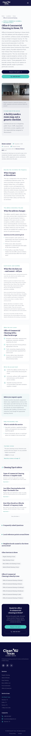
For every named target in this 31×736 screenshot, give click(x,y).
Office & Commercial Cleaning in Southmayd (13, 587)
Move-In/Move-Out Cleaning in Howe (11, 563)
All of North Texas (6, 697)
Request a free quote (14, 71)
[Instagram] (3, 665)
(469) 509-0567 (16, 76)
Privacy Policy (12, 733)
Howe (14, 16)
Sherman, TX (5, 699)
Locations (8, 16)
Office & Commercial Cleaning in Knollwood (13, 591)
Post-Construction (6, 685)
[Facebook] (7, 665)
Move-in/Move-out (6, 683)
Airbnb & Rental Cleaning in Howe (11, 567)
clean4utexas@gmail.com (10, 719)
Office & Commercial (6, 688)
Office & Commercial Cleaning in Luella (12, 594)
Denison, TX (4, 705)
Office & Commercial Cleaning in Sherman (12, 580)
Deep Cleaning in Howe (8, 560)
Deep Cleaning (5, 680)
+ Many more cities (6, 707)
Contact (20, 733)
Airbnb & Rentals (6, 677)
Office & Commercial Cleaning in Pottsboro (13, 598)
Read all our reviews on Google (11, 458)
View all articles (15, 516)
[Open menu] (27, 2)
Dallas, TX (4, 702)
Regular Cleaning (6, 675)
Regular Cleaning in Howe (9, 556)
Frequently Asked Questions (13, 525)
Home (3, 16)
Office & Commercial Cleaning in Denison (12, 584)
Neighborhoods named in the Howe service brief (15, 545)
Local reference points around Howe (16, 534)
